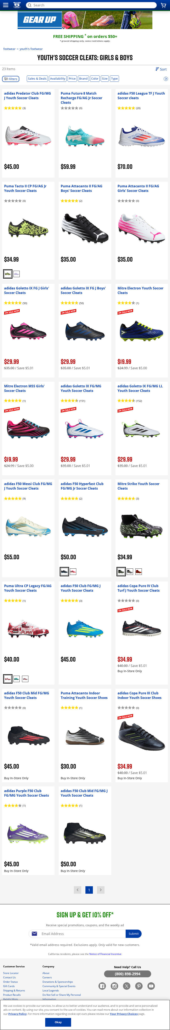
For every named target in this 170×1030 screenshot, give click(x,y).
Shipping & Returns (14, 990)
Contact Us (9, 977)
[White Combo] (130, 571)
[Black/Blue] (64, 571)
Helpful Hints (11, 999)
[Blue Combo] (16, 679)
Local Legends (51, 990)
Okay (58, 1022)
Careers (47, 977)
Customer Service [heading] (14, 966)
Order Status (10, 982)
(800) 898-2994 (127, 973)
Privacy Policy (17, 1014)
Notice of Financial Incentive (105, 954)
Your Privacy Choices (124, 1014)
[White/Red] (7, 679)
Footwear (9, 49)
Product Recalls (12, 995)
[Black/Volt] (7, 274)
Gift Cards (9, 986)
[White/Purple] (16, 274)
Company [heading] (48, 966)
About (46, 973)
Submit (134, 934)
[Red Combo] (138, 571)
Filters (12, 79)
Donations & (57, 982)
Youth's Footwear (31, 49)
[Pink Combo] (73, 571)
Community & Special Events (59, 986)
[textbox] (85, 934)
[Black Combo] (121, 571)
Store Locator (11, 973)
